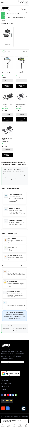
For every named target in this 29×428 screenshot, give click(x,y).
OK (25, 421)
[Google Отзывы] (8, 408)
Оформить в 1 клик (7, 86)
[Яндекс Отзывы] (3, 408)
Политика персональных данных (8, 367)
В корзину (7, 80)
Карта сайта (20, 367)
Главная (3, 20)
